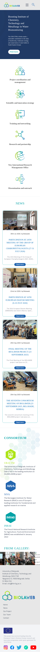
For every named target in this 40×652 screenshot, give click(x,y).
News (5, 608)
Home (5, 605)
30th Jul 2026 (15, 234)
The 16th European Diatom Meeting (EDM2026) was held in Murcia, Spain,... (19, 310)
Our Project (7, 611)
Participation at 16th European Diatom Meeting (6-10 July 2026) (20, 300)
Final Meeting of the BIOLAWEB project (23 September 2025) (20, 352)
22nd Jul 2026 (15, 291)
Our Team (7, 615)
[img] (20, 220)
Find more (14, 52)
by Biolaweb (25, 234)
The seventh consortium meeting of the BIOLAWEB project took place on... (19, 416)
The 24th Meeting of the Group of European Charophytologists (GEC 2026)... (19, 258)
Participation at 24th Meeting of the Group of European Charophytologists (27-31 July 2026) (20, 245)
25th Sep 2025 (15, 343)
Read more (20, 264)
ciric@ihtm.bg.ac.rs (14, 584)
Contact (6, 618)
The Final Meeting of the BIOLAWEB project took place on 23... (19, 361)
